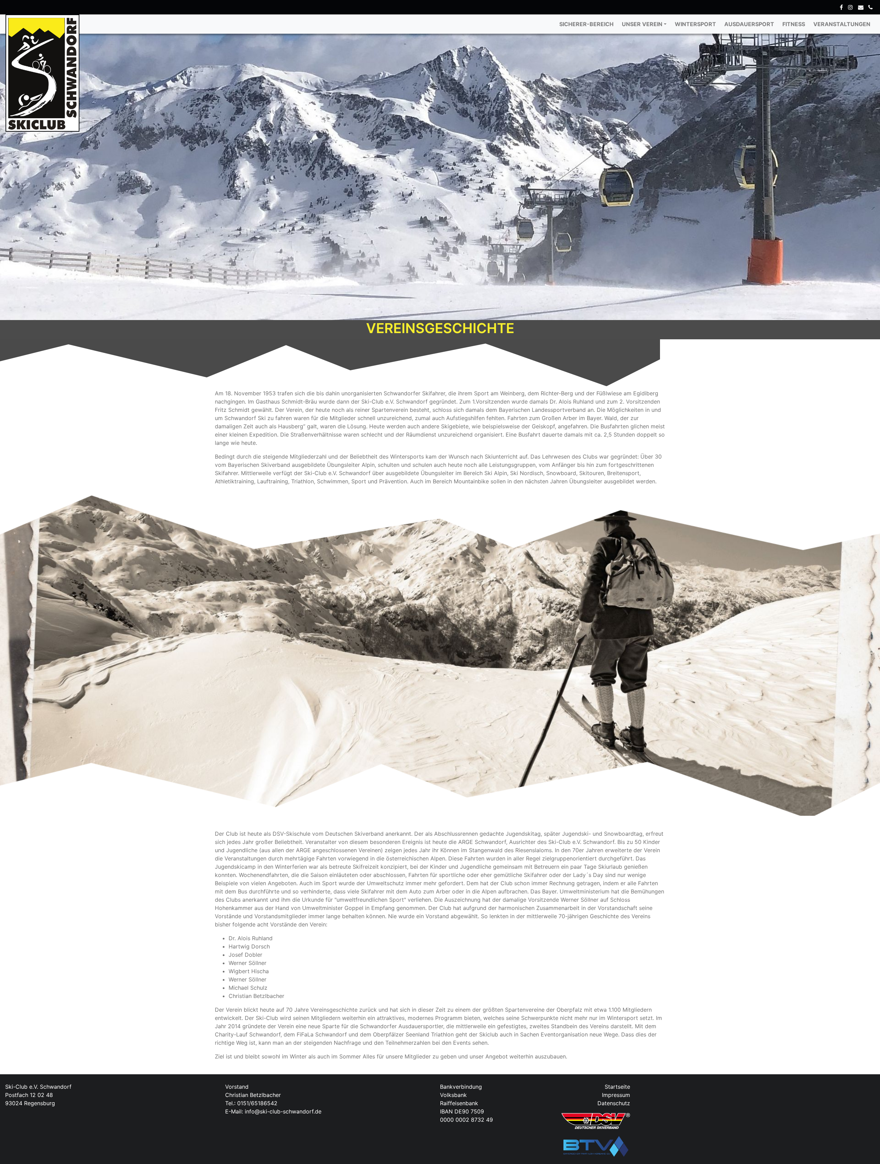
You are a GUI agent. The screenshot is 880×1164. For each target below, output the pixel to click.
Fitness (793, 24)
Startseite (617, 1086)
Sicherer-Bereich (586, 24)
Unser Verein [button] (642, 24)
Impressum (616, 1094)
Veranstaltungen (841, 24)
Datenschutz (613, 1103)
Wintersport (695, 24)
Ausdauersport (749, 24)
